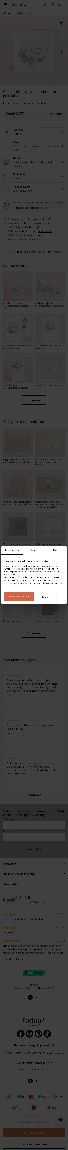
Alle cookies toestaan (19, 596)
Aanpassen (47, 597)
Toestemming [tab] (12, 550)
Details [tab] (34, 550)
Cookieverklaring (52, 582)
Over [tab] (55, 550)
